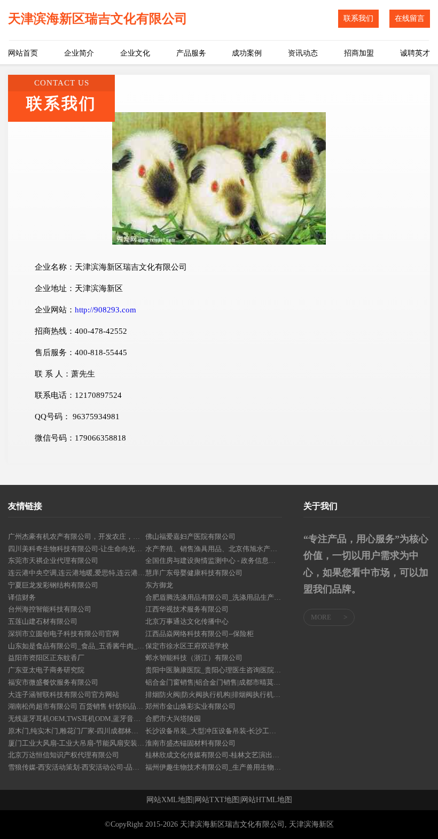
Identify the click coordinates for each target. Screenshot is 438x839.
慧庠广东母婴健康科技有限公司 (194, 573)
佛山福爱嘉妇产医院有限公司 (190, 536)
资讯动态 (303, 53)
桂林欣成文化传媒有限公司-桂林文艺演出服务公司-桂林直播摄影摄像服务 (214, 755)
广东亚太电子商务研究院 (46, 670)
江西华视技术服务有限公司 (187, 609)
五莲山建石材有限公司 (42, 621)
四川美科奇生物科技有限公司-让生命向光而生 (76, 549)
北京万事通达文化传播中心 (187, 621)
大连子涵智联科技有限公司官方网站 (63, 695)
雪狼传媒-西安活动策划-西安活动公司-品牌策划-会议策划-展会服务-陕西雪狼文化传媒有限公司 (76, 767)
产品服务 (191, 53)
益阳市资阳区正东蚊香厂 (46, 658)
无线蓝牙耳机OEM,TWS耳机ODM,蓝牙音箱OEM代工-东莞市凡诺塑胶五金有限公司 (76, 719)
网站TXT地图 (216, 800)
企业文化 (135, 53)
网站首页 (23, 53)
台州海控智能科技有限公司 (49, 609)
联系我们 (358, 18)
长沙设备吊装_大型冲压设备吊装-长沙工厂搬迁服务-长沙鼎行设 (214, 731)
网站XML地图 (169, 800)
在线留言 (410, 18)
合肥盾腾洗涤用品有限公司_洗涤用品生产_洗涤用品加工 (214, 597)
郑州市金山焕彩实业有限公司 (190, 706)
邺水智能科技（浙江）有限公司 (194, 658)
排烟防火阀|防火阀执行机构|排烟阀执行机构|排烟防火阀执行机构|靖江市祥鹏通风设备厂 (214, 695)
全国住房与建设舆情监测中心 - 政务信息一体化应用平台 (214, 560)
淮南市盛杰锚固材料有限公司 (190, 743)
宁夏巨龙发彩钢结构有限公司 (53, 585)
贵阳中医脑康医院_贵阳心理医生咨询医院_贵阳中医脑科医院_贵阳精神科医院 (214, 670)
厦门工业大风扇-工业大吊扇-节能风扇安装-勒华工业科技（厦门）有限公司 (76, 743)
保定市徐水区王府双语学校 (187, 646)
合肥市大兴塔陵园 (173, 719)
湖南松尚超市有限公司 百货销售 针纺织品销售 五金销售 (76, 706)
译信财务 (22, 597)
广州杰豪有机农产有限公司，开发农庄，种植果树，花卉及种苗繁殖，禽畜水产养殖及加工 (76, 536)
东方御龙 (159, 585)
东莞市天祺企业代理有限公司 (53, 560)
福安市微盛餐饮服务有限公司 (53, 682)
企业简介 (79, 53)
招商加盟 (359, 53)
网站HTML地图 (266, 800)
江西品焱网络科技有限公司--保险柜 (199, 634)
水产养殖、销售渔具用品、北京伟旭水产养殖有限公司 (214, 549)
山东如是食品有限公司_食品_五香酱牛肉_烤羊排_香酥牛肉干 (76, 646)
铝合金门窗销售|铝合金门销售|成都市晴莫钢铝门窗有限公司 (214, 682)
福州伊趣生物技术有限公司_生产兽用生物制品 (214, 767)
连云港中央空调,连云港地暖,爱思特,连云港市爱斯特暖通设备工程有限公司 (76, 573)
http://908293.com (105, 309)
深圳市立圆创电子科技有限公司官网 (63, 634)
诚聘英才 (415, 53)
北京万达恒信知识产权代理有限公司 (63, 755)
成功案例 (247, 53)
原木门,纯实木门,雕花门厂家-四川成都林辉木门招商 (76, 731)
